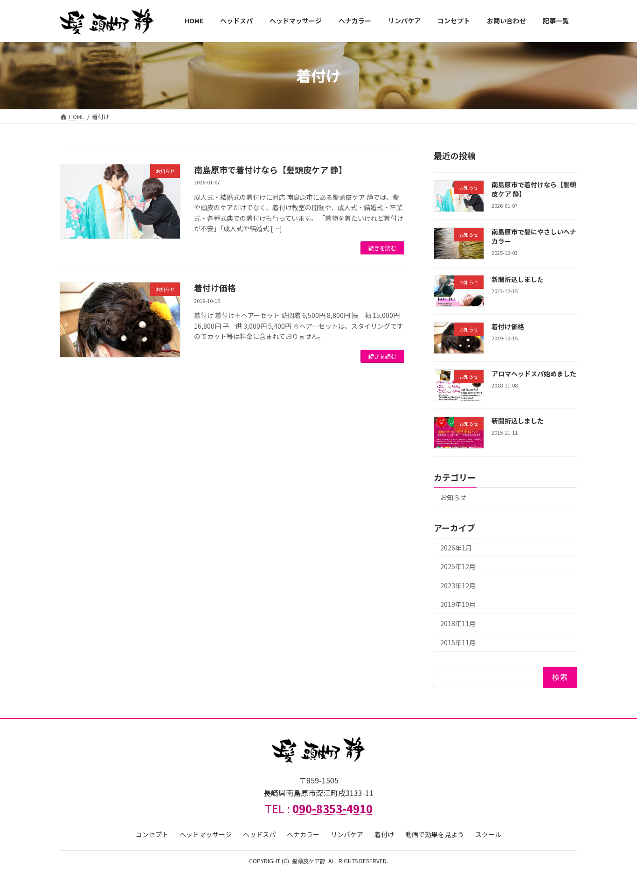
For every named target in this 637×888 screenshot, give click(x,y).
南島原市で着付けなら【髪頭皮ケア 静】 (270, 169)
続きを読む (382, 248)
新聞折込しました (518, 278)
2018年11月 (458, 623)
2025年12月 (458, 566)
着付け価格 (215, 288)
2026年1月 (456, 547)
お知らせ (453, 497)
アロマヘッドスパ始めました (534, 373)
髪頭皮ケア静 (308, 861)
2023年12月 (458, 585)
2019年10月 (458, 604)
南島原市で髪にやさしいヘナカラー (534, 236)
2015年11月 (458, 642)
